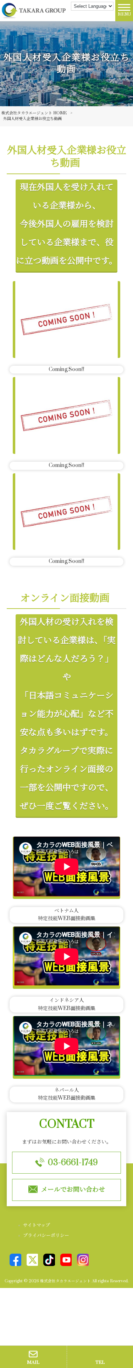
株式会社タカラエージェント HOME (34, 113)
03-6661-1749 (73, 1162)
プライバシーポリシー (46, 1235)
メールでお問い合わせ (73, 1189)
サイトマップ (36, 1225)
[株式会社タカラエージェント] (34, 11)
